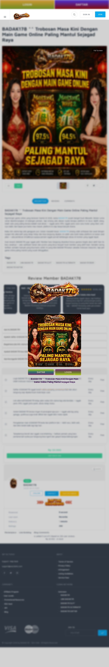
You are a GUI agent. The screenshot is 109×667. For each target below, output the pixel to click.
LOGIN (68, 372)
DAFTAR (41, 372)
